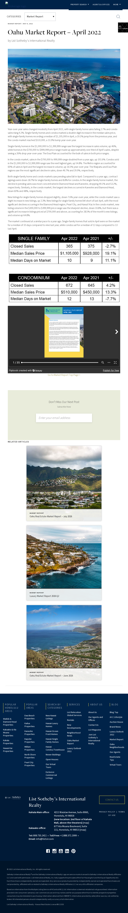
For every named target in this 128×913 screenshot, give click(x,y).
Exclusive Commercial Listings (51, 775)
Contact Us (93, 725)
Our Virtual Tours (50, 766)
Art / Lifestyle (116, 717)
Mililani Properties (30, 748)
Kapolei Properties (30, 741)
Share (125, 28)
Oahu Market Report (73, 742)
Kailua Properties (30, 725)
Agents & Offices (101, 4)
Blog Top (114, 712)
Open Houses (52, 759)
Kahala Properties (8, 742)
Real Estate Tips (115, 758)
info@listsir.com (45, 839)
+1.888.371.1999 (68, 835)
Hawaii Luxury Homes (52, 725)
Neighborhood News (74, 734)
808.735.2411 (40, 835)
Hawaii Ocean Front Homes (52, 733)
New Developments (74, 726)
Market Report (14, 24)
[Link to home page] (21, 5)
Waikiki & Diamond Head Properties (10, 721)
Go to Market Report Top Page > (64, 375)
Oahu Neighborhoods (117, 746)
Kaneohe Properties (30, 733)
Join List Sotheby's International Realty (94, 739)
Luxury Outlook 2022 (74, 750)
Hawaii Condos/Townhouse (55, 748)
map (85, 822)
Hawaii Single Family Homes (52, 741)
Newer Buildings (53, 754)
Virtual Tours (115, 764)
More (117, 6)
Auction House (116, 722)
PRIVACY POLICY (107, 812)
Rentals (70, 720)
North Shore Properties (30, 756)
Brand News (115, 726)
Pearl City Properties (30, 764)
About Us (92, 712)
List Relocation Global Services (74, 714)
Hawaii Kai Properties (8, 750)
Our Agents (115, 752)
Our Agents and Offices (95, 719)
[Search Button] (118, 16)
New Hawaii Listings (51, 717)
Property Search (80, 6)
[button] (112, 800)
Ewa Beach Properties (30, 717)
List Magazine (94, 729)
